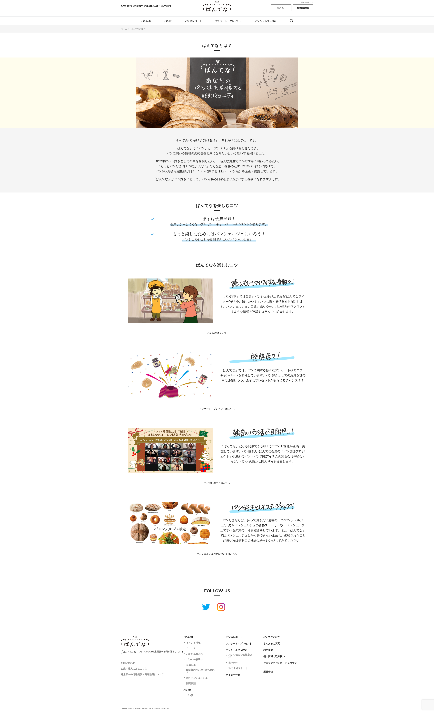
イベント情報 (193, 642)
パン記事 (146, 21)
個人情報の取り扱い (274, 656)
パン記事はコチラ (217, 332)
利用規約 (268, 649)
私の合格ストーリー (239, 668)
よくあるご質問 (271, 643)
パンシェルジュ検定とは (240, 655)
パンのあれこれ (194, 653)
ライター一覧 (233, 674)
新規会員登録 (303, 7)
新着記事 (191, 665)
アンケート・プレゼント (228, 21)
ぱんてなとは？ (307, 2)
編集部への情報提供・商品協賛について (142, 674)
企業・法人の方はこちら (134, 668)
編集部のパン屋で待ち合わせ (200, 670)
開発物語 (191, 683)
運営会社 (268, 671)
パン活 (168, 21)
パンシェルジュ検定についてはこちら (217, 553)
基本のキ (233, 662)
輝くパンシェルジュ (197, 677)
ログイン (281, 7)
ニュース (191, 648)
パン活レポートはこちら (217, 482)
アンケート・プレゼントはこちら (217, 408)
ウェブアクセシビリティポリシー (280, 664)
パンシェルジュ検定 (265, 21)
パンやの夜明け (194, 659)
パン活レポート (193, 21)
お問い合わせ (128, 662)
